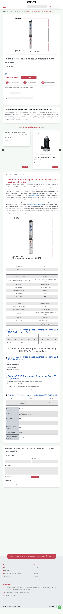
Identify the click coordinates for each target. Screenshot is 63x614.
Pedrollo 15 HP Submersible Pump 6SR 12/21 (16, 135)
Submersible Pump (18, 11)
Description (9, 174)
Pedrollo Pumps (12, 98)
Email (34, 458)
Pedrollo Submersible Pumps (25, 98)
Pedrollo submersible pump (36, 204)
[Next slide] (3, 150)
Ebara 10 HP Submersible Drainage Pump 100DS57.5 (44, 157)
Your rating (8, 455)
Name (7, 458)
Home (4, 11)
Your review (8, 465)
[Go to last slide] (60, 150)
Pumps (10, 11)
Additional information (19, 174)
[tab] (9, 175)
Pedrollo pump (34, 195)
